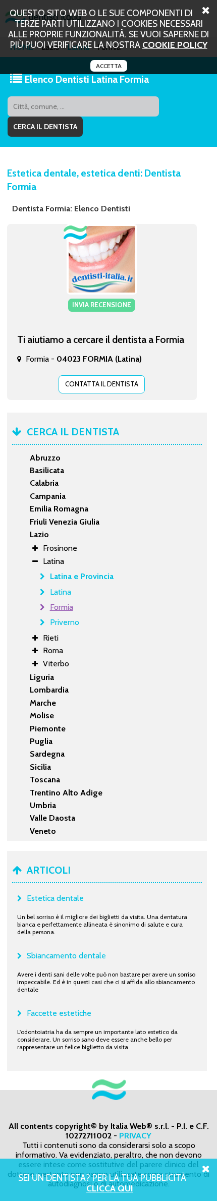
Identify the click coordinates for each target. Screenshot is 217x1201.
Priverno (64, 622)
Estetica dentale (55, 898)
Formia (61, 607)
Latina (60, 592)
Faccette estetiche (59, 1013)
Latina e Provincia (82, 576)
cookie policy (174, 44)
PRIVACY (135, 1135)
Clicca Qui (109, 1188)
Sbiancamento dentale (66, 955)
